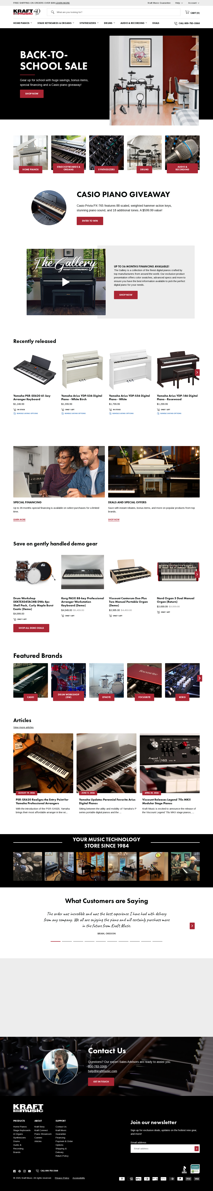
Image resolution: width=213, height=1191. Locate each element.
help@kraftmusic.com (102, 1071)
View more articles (23, 727)
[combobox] (118, 12)
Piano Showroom (43, 1134)
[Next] (199, 156)
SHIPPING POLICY (36, 1027)
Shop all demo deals (31, 628)
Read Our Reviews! (176, 1027)
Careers (38, 1137)
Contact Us (61, 1126)
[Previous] (13, 156)
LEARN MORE (63, 3)
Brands (16, 1152)
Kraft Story (39, 1126)
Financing (60, 1137)
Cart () (195, 13)
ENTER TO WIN (90, 221)
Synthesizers (19, 1137)
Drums (16, 1141)
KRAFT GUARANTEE (130, 1034)
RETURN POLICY (83, 1031)
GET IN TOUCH (101, 1082)
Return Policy (62, 1156)
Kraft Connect (41, 1130)
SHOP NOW (31, 94)
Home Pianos (20, 1126)
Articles (38, 1141)
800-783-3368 (97, 1066)
